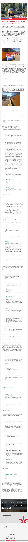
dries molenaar (12, 180)
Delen (3, 18)
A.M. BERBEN (10, 420)
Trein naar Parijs (5, 525)
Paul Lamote (11, 227)
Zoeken (27, 1)
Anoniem (11, 449)
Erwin (9, 475)
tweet (6, 18)
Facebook (8, 534)
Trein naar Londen (5, 527)
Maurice (10, 326)
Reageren (10, 18)
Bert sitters (11, 201)
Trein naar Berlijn (5, 526)
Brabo (11, 290)
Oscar (9, 357)
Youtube (15, 534)
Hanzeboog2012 (10, 134)
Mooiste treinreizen (5, 516)
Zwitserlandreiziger (11, 395)
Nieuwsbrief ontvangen (10, 540)
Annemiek (11, 173)
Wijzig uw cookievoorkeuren (4, 541)
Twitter (12, 534)
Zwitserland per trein (5, 517)
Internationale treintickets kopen (7, 515)
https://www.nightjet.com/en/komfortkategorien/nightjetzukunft (13, 183)
